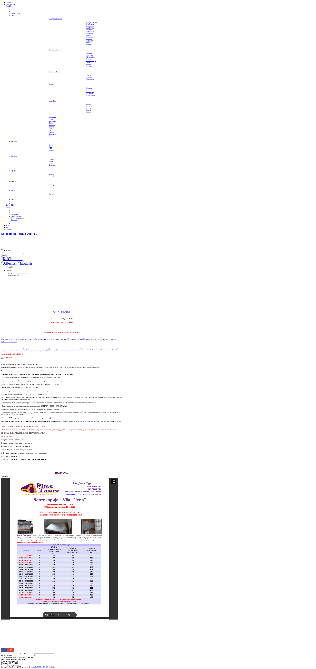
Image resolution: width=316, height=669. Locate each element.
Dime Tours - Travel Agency (19, 233)
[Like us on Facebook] (4, 650)
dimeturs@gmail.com (13, 665)
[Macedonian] (11, 258)
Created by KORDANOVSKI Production (42, 667)
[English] (25, 263)
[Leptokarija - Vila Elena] (9, 339)
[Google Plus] (10, 650)
